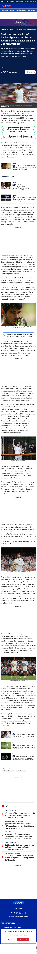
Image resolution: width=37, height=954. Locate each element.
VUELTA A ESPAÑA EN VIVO (17, 10)
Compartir (32, 72)
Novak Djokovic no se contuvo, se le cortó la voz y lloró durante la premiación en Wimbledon (24, 736)
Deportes (15, 935)
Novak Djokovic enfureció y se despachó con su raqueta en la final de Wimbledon (24, 747)
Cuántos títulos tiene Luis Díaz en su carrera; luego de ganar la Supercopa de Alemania (19, 857)
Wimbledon (21, 771)
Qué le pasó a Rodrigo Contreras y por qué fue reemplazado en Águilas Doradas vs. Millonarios (20, 847)
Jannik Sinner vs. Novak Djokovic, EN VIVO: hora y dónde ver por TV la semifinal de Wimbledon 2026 (23, 187)
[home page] (2, 1)
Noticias (25, 935)
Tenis (11, 29)
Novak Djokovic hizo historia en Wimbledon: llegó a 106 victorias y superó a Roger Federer (24, 199)
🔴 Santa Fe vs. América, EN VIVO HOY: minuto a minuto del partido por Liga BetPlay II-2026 (19, 826)
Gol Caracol (19, 1)
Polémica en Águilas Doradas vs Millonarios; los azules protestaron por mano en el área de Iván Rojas (18, 836)
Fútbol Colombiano (10, 810)
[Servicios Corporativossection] (34, 928)
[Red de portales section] (34, 923)
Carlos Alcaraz (8, 771)
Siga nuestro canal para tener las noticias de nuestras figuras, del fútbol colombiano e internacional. (20, 129)
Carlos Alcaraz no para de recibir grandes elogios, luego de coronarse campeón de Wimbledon (24, 167)
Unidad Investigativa (30, 1)
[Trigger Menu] (2, 5)
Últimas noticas (10, 1)
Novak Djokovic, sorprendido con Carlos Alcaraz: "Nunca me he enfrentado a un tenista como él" (23, 757)
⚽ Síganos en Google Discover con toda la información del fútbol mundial (20, 137)
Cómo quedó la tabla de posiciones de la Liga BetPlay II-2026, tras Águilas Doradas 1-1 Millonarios (20, 815)
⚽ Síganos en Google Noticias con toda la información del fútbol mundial (20, 335)
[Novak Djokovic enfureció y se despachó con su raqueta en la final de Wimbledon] (6, 745)
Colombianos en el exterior (12, 853)
